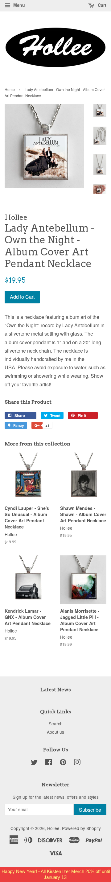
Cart (101, 5)
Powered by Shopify (81, 828)
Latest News (55, 690)
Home (10, 89)
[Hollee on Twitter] (34, 763)
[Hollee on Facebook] (48, 763)
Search (56, 723)
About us (55, 732)
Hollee (53, 828)
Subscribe (90, 809)
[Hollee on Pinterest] (63, 763)
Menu (18, 5)
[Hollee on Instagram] (77, 763)
